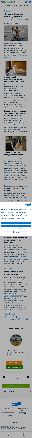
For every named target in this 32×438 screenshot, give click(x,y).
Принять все (16, 222)
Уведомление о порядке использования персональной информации (16, 232)
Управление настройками (16, 228)
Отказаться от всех (16, 225)
